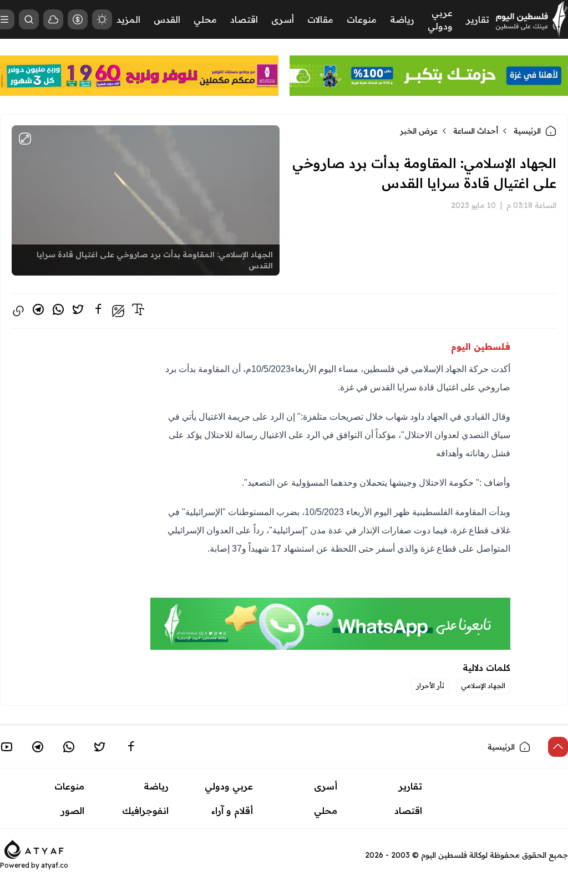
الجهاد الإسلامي (483, 685)
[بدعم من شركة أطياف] (34, 848)
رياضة (402, 19)
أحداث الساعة (475, 131)
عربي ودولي (229, 786)
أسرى (282, 19)
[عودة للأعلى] (558, 747)
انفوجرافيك (145, 810)
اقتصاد (244, 19)
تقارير (477, 19)
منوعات (362, 19)
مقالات (320, 19)
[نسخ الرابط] (18, 311)
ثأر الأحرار (430, 685)
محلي (205, 19)
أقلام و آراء (232, 810)
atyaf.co (54, 865)
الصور (72, 810)
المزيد (128, 19)
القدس (167, 19)
